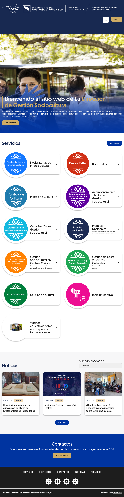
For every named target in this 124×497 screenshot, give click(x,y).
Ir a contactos (62, 455)
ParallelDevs (117, 493)
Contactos (63, 472)
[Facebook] (57, 481)
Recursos (96, 472)
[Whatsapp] (75, 481)
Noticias (80, 472)
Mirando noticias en (91, 361)
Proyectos (45, 472)
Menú (116, 19)
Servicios (28, 472)
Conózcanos (10, 122)
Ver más (62, 422)
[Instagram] (49, 481)
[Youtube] (66, 481)
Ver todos (114, 143)
